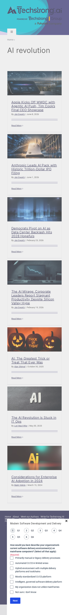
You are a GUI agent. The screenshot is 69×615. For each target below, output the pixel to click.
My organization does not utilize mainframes (37, 587)
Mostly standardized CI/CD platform (33, 576)
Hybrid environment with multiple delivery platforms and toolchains (35, 570)
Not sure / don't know (25, 592)
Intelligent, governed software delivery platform (38, 581)
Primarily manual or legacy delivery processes (37, 558)
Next (15, 600)
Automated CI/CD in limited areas (31, 563)
